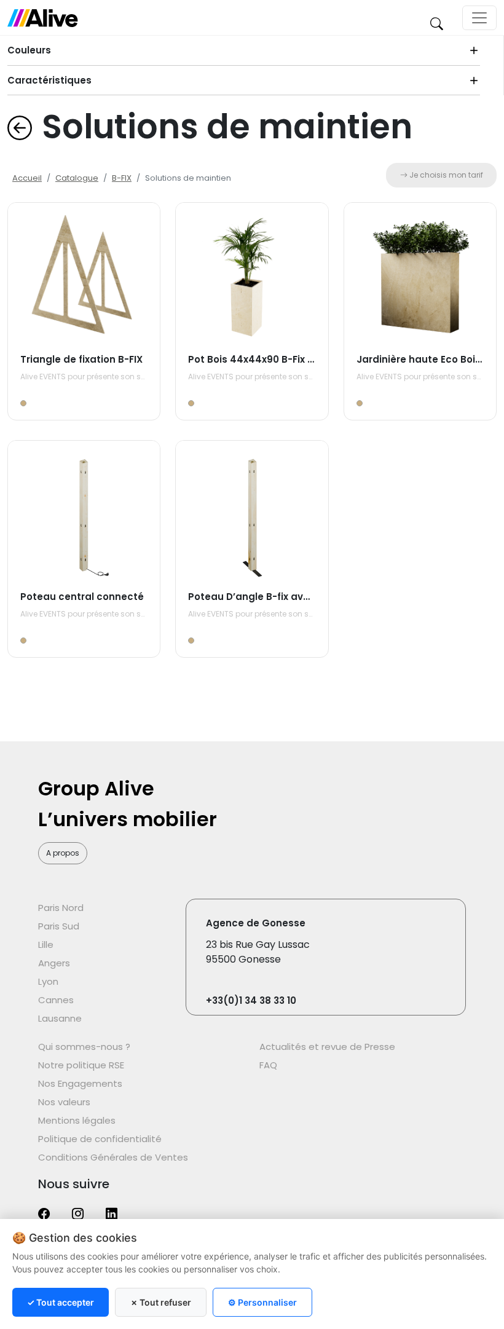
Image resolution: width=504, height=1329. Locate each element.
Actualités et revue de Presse (327, 1046)
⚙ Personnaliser (262, 1302)
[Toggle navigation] (479, 18)
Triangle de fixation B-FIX (81, 359)
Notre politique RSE (81, 1065)
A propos (62, 853)
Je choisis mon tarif (445, 175)
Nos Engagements (80, 1083)
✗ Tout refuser (160, 1302)
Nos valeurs (64, 1101)
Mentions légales (77, 1120)
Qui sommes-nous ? (84, 1046)
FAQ (268, 1065)
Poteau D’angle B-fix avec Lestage (273, 596)
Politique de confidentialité (100, 1138)
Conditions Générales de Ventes (113, 1157)
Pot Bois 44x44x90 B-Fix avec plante (277, 359)
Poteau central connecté (82, 596)
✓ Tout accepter (60, 1302)
